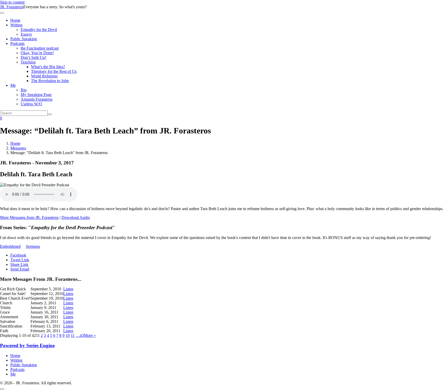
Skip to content (12, 2)
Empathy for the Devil (39, 29)
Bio (24, 90)
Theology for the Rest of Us (54, 71)
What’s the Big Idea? (48, 67)
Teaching (28, 62)
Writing (16, 25)
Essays (26, 34)
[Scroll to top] (2, 389)
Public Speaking (23, 39)
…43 (80, 335)
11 (73, 335)
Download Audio (75, 217)
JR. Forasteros (11, 7)
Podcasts (17, 43)
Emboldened (10, 246)
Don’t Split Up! (33, 57)
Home (15, 20)
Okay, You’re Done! (37, 53)
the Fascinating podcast (40, 48)
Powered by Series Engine (27, 345)
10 (68, 335)
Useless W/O (31, 104)
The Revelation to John (50, 80)
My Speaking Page (36, 94)
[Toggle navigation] (2, 13)
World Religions (44, 76)
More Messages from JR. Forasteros (29, 217)
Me (13, 85)
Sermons (33, 246)
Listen (68, 289)
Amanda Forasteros (36, 99)
